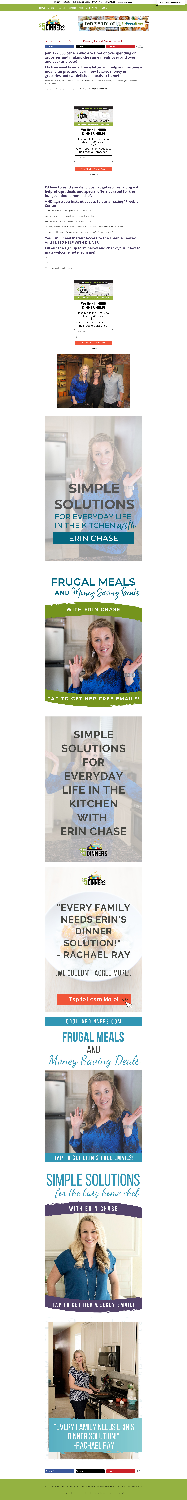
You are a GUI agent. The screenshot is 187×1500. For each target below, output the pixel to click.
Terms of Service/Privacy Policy (97, 1486)
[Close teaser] (157, 5)
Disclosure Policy (67, 1486)
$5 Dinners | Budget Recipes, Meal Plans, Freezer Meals (52, 23)
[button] (171, 2)
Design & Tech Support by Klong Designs (129, 1486)
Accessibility (112, 1486)
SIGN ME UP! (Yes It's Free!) (93, 169)
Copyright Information (80, 1486)
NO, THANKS (93, 175)
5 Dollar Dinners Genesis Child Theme (86, 1493)
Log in (122, 1493)
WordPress (116, 1493)
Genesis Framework (106, 1493)
